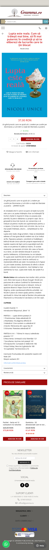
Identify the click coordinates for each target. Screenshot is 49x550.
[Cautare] (45, 22)
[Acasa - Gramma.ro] (24, 13)
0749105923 (25, 499)
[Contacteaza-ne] (40, 28)
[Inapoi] (2, 33)
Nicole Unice (24, 49)
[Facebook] (22, 485)
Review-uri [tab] (8, 372)
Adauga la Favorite (15, 152)
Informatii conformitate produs (15, 363)
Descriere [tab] (7, 195)
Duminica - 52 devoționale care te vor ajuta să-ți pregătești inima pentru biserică (35, 423)
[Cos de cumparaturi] (46, 28)
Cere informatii (33, 152)
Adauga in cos (32, 139)
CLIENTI (23, 516)
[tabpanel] (24, 85)
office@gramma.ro (26, 503)
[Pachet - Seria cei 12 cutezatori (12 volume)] (13, 404)
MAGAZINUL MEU (23, 511)
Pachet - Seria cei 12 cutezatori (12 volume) (12, 423)
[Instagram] (27, 485)
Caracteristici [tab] (8, 368)
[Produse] (3, 28)
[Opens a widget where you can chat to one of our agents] (40, 546)
